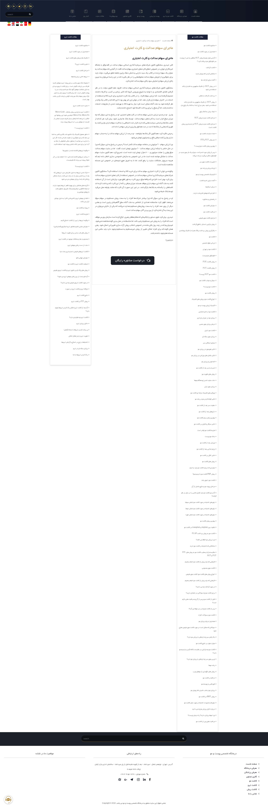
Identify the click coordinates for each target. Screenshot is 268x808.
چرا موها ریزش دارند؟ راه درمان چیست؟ (201, 715)
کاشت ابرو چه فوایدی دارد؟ (78, 317)
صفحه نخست (195, 16)
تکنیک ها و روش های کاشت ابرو (77, 58)
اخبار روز (86, 16)
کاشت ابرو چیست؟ (81, 166)
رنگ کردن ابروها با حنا (80, 354)
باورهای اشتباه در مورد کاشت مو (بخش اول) (200, 514)
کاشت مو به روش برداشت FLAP (203, 533)
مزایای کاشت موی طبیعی (207, 218)
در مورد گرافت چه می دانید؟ (205, 586)
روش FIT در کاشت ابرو (79, 301)
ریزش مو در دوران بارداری (206, 317)
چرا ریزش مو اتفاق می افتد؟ (205, 539)
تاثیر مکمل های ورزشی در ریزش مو (203, 355)
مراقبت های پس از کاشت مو (205, 721)
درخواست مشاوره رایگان (131, 260)
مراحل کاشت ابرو (82, 70)
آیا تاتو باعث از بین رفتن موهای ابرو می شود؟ (73, 276)
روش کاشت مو (210, 293)
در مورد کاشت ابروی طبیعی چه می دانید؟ (74, 282)
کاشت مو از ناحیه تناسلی (207, 311)
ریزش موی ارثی (209, 386)
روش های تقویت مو (208, 374)
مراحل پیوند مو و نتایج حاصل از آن (203, 486)
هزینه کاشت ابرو (82, 214)
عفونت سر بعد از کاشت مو (206, 405)
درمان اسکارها (210, 186)
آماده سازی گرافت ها (208, 80)
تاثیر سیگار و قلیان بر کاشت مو (204, 424)
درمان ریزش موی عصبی (207, 324)
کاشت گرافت (210, 67)
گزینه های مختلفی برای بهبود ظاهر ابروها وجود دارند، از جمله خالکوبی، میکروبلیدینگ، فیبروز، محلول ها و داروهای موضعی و (71, 189)
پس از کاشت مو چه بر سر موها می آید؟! (202, 608)
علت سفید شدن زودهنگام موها (204, 380)
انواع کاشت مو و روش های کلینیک (203, 299)
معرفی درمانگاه (182, 16)
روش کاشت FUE (209, 261)
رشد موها (212, 665)
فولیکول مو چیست (208, 255)
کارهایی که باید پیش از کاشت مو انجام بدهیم (200, 561)
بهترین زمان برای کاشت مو (206, 417)
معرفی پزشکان (250, 772)
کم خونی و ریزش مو (208, 361)
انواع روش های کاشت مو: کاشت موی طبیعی (200, 574)
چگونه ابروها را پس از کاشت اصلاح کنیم (74, 220)
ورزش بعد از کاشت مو (207, 442)
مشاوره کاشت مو (209, 45)
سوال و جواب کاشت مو (207, 280)
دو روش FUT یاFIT (208, 139)
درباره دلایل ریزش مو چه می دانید (203, 709)
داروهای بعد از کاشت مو (207, 411)
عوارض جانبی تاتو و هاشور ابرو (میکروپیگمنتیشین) (71, 226)
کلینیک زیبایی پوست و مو (206, 305)
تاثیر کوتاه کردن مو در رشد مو (205, 399)
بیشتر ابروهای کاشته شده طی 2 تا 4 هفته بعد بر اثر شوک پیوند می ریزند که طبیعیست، (71, 158)
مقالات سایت (100, 16)
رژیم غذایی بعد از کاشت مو (206, 449)
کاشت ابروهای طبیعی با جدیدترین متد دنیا (74, 251)
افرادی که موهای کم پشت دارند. (204, 193)
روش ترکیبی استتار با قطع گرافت (203, 224)
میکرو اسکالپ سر (209, 342)
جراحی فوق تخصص (208, 243)
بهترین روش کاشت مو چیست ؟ (204, 146)
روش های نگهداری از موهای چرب (204, 671)
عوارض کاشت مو (209, 205)
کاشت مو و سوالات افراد (206, 615)
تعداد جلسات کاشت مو (207, 133)
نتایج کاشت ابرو (82, 295)
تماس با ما (72, 16)
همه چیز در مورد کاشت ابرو (78, 51)
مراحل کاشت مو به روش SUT (204, 117)
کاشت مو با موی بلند (208, 480)
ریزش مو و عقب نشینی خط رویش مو (203, 690)
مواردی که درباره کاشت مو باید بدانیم (202, 467)
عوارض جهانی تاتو (82, 257)
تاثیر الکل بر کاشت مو (207, 455)
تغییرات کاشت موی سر (207, 161)
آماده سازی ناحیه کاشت (207, 180)
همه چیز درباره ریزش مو (207, 621)
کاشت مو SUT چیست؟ (207, 274)
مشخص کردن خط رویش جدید (205, 73)
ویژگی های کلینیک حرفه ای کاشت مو (203, 393)
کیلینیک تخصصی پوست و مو (205, 174)
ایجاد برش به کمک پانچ (207, 111)
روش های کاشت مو (208, 461)
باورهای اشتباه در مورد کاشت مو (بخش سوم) (200, 502)
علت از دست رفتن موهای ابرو (78, 245)
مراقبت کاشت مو (209, 211)
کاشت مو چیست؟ (209, 286)
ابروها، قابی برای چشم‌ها (79, 76)
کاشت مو (212, 236)
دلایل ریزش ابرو (82, 323)
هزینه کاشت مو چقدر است (206, 430)
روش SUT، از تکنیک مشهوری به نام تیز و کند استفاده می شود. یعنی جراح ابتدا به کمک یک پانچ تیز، (198, 104)
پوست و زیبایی (154, 16)
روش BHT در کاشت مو (207, 696)
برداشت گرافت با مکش (207, 95)
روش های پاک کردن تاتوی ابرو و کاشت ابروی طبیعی (70, 270)
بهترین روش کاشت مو (207, 521)
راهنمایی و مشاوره (209, 199)
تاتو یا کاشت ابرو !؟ (81, 64)
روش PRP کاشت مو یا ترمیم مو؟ (204, 474)
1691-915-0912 (127, 774)
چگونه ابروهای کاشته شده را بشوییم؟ (75, 150)
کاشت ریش (252, 789)
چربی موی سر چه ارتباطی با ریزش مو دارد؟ (201, 659)
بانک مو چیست (210, 436)
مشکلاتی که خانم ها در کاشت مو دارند (202, 546)
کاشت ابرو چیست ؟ (81, 128)
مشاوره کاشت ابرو (82, 45)
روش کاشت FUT (209, 268)
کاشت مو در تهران (209, 249)
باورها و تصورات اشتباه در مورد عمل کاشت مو (199, 702)
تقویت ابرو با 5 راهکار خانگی (78, 336)
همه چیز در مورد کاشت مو (206, 51)
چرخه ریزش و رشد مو (207, 168)
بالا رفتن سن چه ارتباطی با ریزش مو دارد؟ (201, 637)
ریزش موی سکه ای (208, 336)
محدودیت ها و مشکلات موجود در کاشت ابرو (73, 239)
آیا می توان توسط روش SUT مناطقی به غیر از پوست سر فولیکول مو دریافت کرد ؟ (198, 59)
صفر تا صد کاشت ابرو (80, 105)
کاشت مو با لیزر (209, 330)
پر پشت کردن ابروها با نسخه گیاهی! (76, 329)
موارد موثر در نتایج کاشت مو (205, 643)
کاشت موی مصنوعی (208, 568)
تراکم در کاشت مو (209, 677)
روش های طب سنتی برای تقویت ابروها (75, 232)
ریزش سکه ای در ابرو (80, 348)
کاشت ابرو (252, 785)
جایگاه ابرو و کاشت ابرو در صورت (76, 289)
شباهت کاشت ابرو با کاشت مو (78, 264)
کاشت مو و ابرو (168, 16)
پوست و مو (140, 16)
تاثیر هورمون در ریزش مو (206, 349)
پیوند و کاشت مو (82, 207)
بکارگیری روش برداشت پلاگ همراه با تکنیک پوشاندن (197, 230)
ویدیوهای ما (113, 16)
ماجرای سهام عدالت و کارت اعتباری (148, 40)
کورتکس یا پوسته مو (208, 684)
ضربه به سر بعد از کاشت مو (205, 367)
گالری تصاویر (127, 16)
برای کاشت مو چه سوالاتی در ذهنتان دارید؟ (200, 593)
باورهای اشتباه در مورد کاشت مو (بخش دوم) (200, 508)
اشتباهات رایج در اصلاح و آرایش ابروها (74, 342)
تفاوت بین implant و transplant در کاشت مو (199, 527)
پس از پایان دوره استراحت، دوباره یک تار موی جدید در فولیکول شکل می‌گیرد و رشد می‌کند (197, 154)
